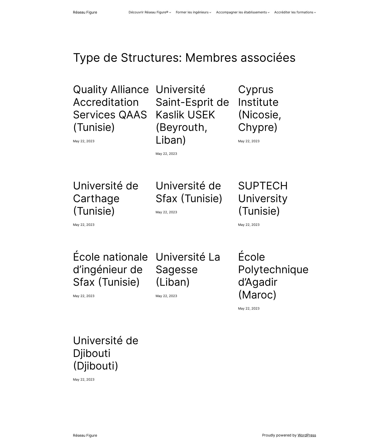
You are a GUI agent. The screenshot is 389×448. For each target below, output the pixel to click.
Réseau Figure (85, 12)
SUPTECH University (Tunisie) (263, 198)
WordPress (307, 435)
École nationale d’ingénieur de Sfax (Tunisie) (110, 270)
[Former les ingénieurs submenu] (210, 12)
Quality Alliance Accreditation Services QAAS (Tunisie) (111, 108)
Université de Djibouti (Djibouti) (105, 353)
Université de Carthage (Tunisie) (105, 198)
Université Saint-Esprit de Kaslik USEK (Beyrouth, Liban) (192, 114)
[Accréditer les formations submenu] (315, 12)
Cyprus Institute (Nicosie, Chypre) (259, 108)
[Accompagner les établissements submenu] (269, 12)
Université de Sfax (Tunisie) (189, 192)
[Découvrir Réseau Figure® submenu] (170, 12)
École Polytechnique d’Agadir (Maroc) (273, 276)
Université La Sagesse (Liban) (188, 270)
